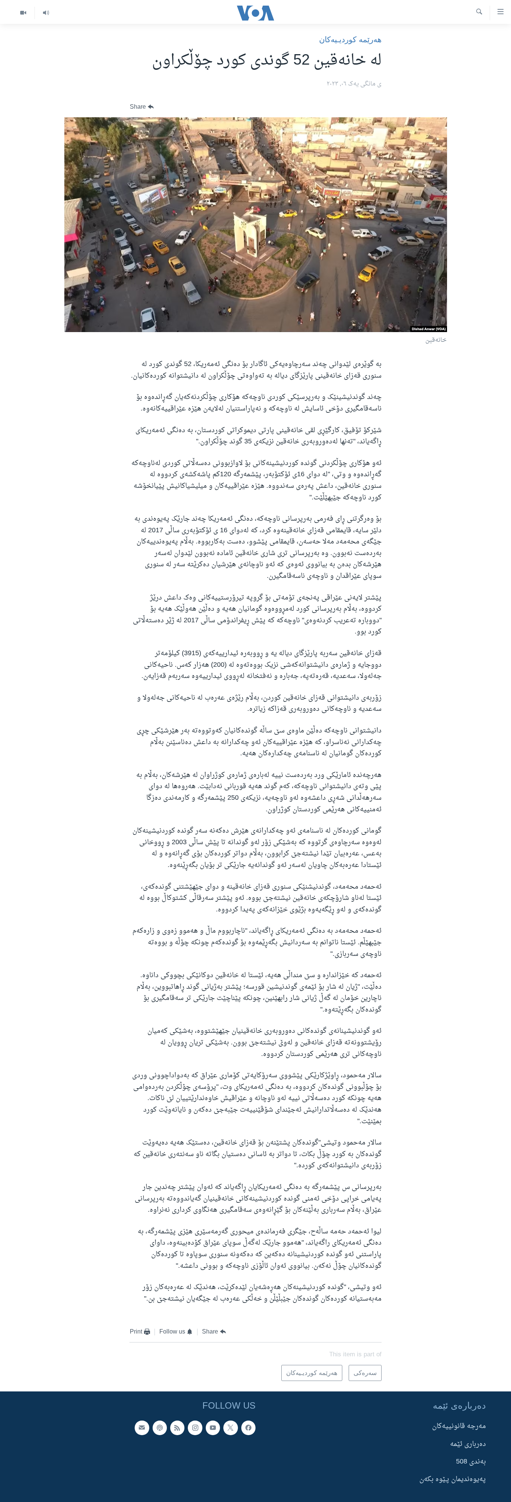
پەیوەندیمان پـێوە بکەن (452, 1480)
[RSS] (177, 1428)
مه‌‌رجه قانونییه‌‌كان (459, 1427)
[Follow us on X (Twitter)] (230, 1428)
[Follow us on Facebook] (248, 1428)
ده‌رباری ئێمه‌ (468, 1444)
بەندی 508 (471, 1462)
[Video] (23, 13)
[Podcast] (160, 1428)
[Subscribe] (142, 1428)
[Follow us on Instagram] (195, 1428)
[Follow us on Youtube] (213, 1428)
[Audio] (45, 13)
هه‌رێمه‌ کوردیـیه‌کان (350, 39)
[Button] (142, 107)
